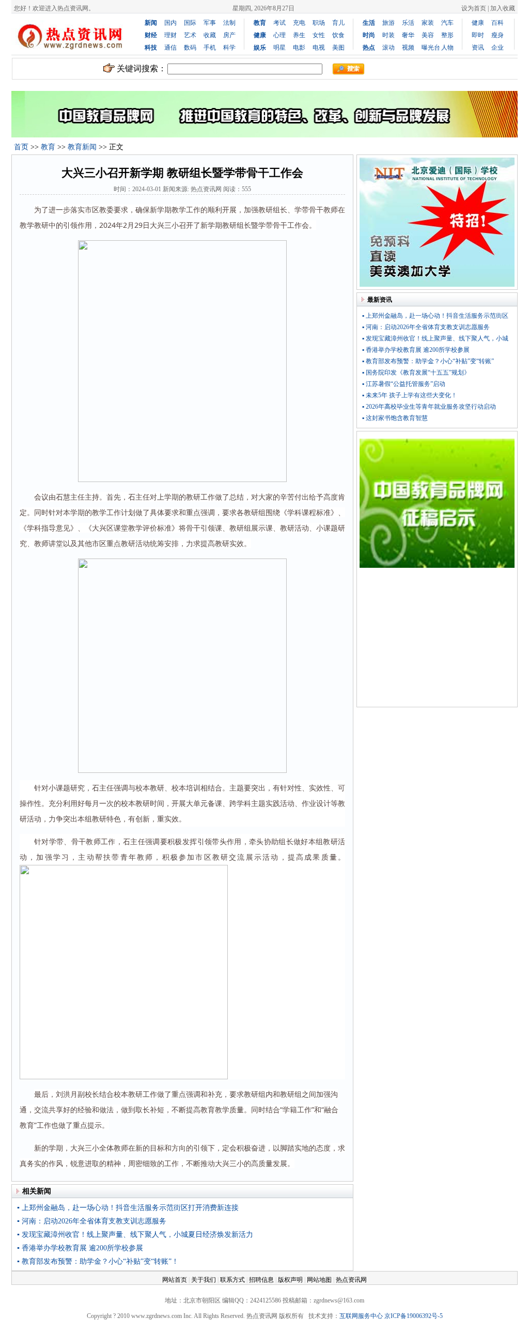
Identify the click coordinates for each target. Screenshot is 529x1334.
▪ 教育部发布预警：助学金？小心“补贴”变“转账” (428, 361)
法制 (229, 22)
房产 (229, 35)
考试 (279, 22)
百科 (497, 22)
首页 (21, 147)
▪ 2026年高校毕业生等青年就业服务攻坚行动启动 (429, 406)
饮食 (338, 35)
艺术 (190, 35)
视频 (408, 47)
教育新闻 (82, 147)
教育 (48, 147)
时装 (388, 35)
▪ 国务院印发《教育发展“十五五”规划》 (416, 372)
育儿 (338, 22)
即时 (478, 35)
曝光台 (431, 47)
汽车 (447, 22)
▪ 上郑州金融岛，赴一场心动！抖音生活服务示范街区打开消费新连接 (128, 1208)
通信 (170, 47)
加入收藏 (502, 8)
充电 (299, 22)
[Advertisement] (437, 639)
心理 (279, 35)
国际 (190, 22)
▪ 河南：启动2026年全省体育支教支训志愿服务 (91, 1221)
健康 (478, 22)
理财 (170, 35)
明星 (279, 47)
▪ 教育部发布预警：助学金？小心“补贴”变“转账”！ (98, 1261)
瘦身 (497, 35)
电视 (319, 47)
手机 (210, 47)
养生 (299, 35)
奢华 (408, 35)
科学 (229, 47)
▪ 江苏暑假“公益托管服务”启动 (403, 383)
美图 (338, 47)
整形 (447, 35)
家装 (428, 22)
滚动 (388, 47)
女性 (319, 35)
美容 (428, 35)
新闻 (151, 22)
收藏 (210, 35)
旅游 (388, 22)
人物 (447, 47)
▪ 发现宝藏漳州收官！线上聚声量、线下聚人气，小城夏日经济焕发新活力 (135, 1234)
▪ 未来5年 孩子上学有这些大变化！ (409, 395)
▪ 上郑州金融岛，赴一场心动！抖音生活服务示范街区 (435, 315)
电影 (299, 47)
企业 (497, 47)
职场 (319, 22)
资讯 (478, 47)
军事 (210, 22)
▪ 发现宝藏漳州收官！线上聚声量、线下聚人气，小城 (435, 338)
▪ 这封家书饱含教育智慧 (395, 418)
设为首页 (473, 8)
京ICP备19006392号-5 (413, 1316)
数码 (190, 47)
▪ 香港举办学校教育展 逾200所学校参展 (80, 1248)
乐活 (408, 22)
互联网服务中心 (361, 1316)
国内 (170, 22)
